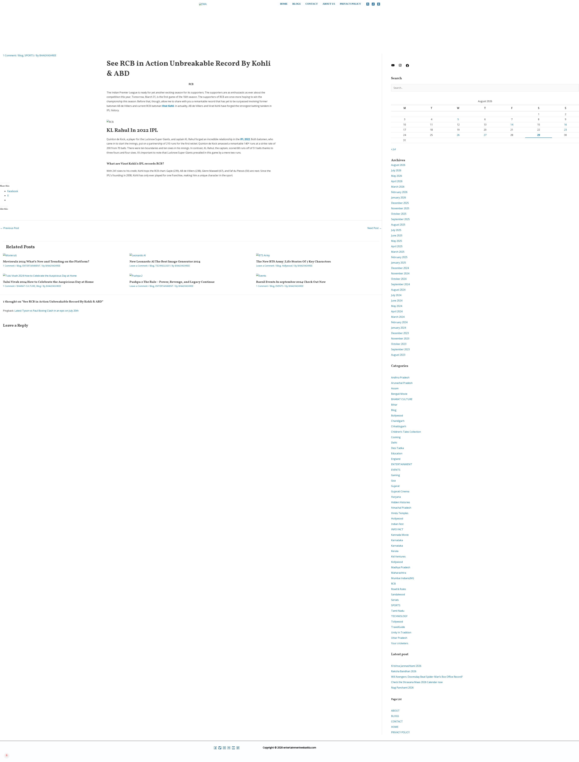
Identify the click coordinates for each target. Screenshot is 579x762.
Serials (395, 600)
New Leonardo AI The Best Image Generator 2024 (165, 262)
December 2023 (400, 333)
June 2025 (396, 235)
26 (458, 135)
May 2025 (396, 241)
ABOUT (395, 710)
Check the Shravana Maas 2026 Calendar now (417, 682)
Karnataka (397, 540)
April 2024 (396, 311)
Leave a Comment (139, 265)
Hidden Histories (400, 502)
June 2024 (396, 300)
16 (565, 124)
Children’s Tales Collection (406, 431)
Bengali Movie (399, 393)
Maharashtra (398, 572)
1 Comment (9, 55)
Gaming (395, 475)
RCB (393, 583)
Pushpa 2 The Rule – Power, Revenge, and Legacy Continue (172, 282)
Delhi (394, 442)
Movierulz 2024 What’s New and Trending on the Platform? (46, 262)
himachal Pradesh (401, 507)
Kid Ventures (398, 556)
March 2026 (397, 186)
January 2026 (398, 197)
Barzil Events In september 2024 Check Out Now (291, 282)
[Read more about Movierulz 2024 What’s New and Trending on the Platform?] (10, 255)
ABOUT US (329, 4)
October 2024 (398, 279)
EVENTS (279, 286)
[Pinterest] (238, 747)
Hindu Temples (399, 513)
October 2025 (398, 213)
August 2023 (398, 354)
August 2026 (398, 165)
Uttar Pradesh (399, 638)
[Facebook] (367, 4)
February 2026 (399, 192)
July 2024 (396, 295)
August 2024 (398, 289)
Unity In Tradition (401, 632)
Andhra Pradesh (400, 377)
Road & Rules (398, 589)
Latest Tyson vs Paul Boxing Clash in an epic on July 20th (46, 310)
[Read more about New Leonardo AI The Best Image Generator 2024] (138, 255)
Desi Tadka (397, 448)
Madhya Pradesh (400, 567)
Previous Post (9, 228)
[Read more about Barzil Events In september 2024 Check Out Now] (261, 275)
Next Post (374, 228)
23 (565, 129)
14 (511, 124)
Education (396, 453)
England (395, 459)
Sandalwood (398, 594)
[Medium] (229, 747)
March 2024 (397, 316)
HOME (284, 4)
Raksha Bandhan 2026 (403, 671)
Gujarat (395, 486)
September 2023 (400, 349)
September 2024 (400, 284)
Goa (393, 480)
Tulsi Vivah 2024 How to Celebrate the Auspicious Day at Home (48, 282)
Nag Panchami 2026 (402, 687)
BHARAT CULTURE (26, 286)
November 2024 (400, 273)
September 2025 (400, 219)
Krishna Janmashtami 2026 (406, 666)
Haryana (396, 497)
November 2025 (400, 208)
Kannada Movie (400, 534)
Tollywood (397, 621)
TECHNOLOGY (162, 265)
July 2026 (396, 170)
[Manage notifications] (6, 755)
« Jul (393, 149)
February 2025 (399, 257)
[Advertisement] (289, 31)
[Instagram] (378, 4)
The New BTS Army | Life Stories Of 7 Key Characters (293, 262)
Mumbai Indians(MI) (402, 578)
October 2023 (398, 344)
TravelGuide (398, 627)
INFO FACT (397, 529)
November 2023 (400, 338)
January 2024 (398, 327)
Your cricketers (399, 643)
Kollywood (397, 562)
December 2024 (400, 268)
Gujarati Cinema (400, 491)
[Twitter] (373, 4)
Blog (20, 55)
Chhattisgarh (398, 426)
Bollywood (397, 415)
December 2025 (400, 203)
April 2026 (396, 181)
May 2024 (396, 306)
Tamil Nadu (397, 610)
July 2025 (396, 230)
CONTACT (311, 4)
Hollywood (287, 265)
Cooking (396, 437)
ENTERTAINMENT (31, 265)
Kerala (394, 551)
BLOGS (296, 4)
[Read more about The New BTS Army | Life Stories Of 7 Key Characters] (263, 255)
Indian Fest (397, 524)
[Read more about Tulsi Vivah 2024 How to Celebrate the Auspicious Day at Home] (40, 275)
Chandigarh (397, 421)
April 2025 (396, 246)
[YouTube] (233, 747)
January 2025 (398, 262)
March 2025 (397, 251)
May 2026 (396, 175)
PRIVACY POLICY (350, 4)
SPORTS (29, 55)
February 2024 (399, 322)
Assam (395, 388)
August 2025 (398, 224)
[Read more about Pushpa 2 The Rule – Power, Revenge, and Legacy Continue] (136, 275)
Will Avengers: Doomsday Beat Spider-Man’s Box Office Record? (427, 676)
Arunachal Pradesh (402, 383)
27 (485, 135)
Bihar (394, 404)
